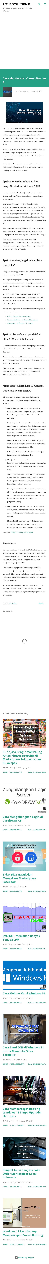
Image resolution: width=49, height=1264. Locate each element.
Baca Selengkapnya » (37, 772)
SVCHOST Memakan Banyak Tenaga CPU (21, 937)
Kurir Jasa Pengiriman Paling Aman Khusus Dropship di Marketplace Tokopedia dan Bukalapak (22, 757)
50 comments (16, 891)
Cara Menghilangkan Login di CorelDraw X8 (23, 818)
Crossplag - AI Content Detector (20, 323)
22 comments (16, 1187)
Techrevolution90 (17, 4)
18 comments (16, 830)
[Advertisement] (24, 39)
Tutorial (13, 603)
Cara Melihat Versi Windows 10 (24, 993)
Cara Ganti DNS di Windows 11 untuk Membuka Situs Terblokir (23, 1051)
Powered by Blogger (26, 1257)
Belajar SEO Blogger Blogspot (22, 532)
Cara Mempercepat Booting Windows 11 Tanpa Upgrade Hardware (22, 1112)
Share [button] (41, 603)
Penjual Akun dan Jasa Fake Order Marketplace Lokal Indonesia (21, 1173)
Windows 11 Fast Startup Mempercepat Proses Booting (23, 1233)
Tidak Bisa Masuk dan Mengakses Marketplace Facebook (19, 878)
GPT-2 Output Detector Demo (19, 317)
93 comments (16, 772)
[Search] (39, 4)
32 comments (16, 1003)
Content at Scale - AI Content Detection (22, 320)
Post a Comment (17, 1064)
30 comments (16, 949)
